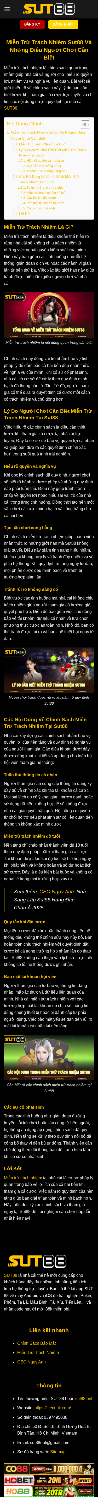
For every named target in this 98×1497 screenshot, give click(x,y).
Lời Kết (24, 214)
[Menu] (7, 9)
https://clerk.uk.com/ (52, 1408)
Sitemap (58, 1452)
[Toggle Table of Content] (83, 124)
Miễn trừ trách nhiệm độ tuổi (46, 192)
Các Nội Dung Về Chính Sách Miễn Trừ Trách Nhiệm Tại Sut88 (49, 179)
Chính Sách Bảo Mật (36, 1343)
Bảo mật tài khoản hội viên (45, 203)
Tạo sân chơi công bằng (44, 166)
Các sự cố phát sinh (41, 208)
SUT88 (10, 108)
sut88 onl (83, 1398)
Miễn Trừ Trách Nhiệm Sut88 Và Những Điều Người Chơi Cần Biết (48, 135)
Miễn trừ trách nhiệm (23, 1178)
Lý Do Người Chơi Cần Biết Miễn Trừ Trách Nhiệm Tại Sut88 (52, 153)
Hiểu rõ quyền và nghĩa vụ (45, 160)
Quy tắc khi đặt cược (41, 197)
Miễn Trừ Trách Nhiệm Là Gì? (42, 144)
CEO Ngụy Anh (56, 891)
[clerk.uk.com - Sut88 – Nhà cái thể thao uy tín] (49, 9)
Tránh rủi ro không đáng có (46, 171)
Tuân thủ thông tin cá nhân (45, 187)
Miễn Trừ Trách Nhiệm (38, 1352)
